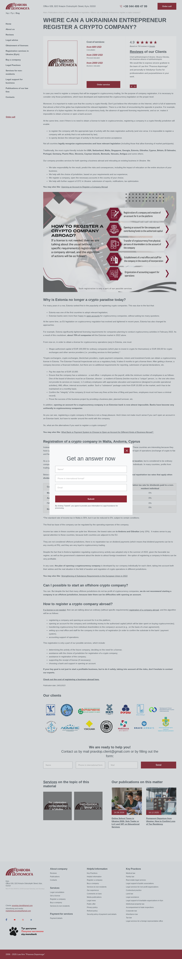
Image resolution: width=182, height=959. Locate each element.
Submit (91, 499)
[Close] (127, 450)
